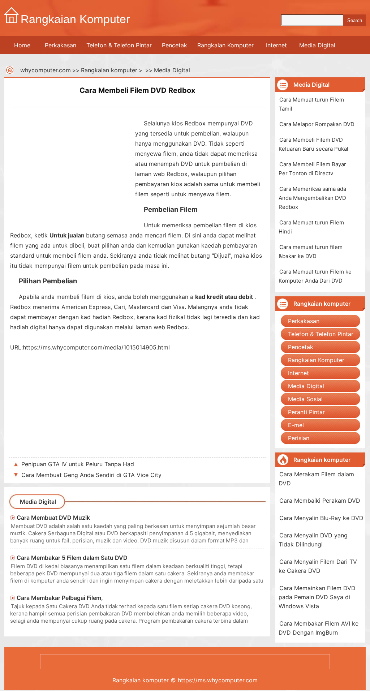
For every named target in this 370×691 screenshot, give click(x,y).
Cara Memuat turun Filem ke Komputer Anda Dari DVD (315, 276)
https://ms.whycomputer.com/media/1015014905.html (96, 347)
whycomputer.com (45, 70)
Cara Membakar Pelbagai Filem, (60, 597)
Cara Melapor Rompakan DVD (316, 124)
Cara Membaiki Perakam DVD (319, 500)
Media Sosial (305, 399)
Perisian (298, 438)
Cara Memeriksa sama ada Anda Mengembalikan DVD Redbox (312, 197)
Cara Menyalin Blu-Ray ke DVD (321, 518)
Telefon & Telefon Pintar (119, 45)
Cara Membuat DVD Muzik (53, 517)
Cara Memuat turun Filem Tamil (311, 104)
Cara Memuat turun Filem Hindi (311, 227)
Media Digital (317, 45)
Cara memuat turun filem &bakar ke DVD (311, 251)
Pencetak (174, 45)
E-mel (296, 425)
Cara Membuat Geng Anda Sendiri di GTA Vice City (91, 474)
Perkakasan (60, 45)
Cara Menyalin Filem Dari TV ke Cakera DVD (318, 566)
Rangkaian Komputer (225, 45)
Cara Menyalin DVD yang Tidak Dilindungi (313, 540)
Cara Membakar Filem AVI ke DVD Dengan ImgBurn (318, 628)
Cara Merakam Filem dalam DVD (316, 479)
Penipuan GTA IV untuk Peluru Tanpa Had (77, 464)
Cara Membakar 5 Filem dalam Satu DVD (72, 557)
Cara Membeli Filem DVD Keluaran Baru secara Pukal (313, 144)
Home (22, 45)
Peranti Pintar (306, 412)
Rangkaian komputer (109, 70)
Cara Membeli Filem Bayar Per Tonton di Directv (312, 169)
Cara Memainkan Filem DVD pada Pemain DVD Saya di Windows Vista (317, 597)
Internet (276, 45)
